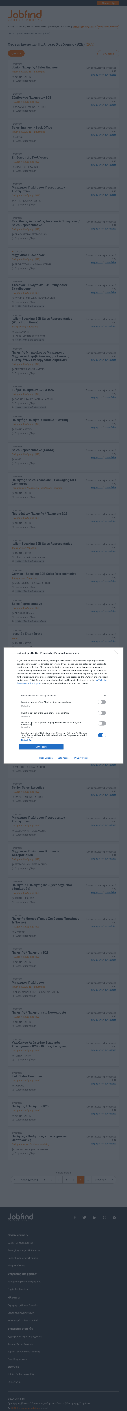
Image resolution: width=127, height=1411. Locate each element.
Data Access (63, 758)
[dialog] (63, 705)
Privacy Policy (81, 758)
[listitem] (63, 695)
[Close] (117, 653)
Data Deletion (46, 758)
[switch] (102, 702)
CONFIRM (41, 747)
